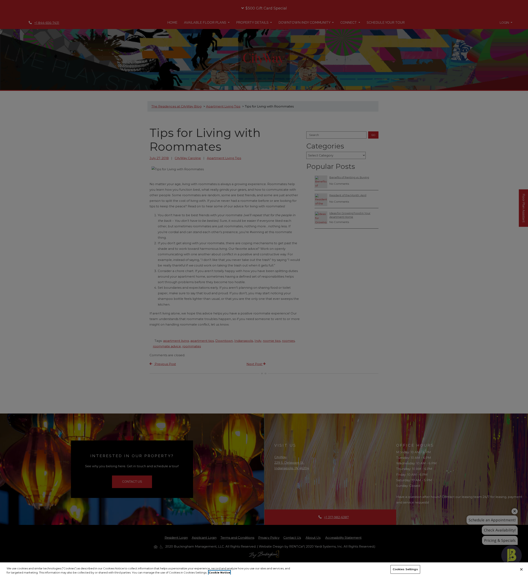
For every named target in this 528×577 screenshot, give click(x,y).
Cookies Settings (405, 569)
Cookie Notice (219, 572)
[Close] (521, 569)
